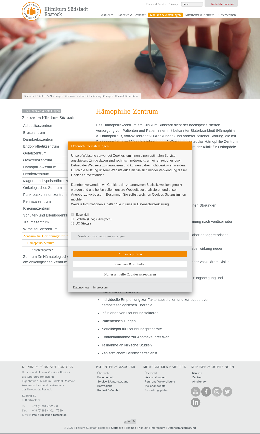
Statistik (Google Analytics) (94, 219)
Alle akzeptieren (130, 254)
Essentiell (82, 214)
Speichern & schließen (130, 264)
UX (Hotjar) (83, 223)
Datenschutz (81, 287)
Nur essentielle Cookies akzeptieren (130, 274)
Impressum (100, 287)
